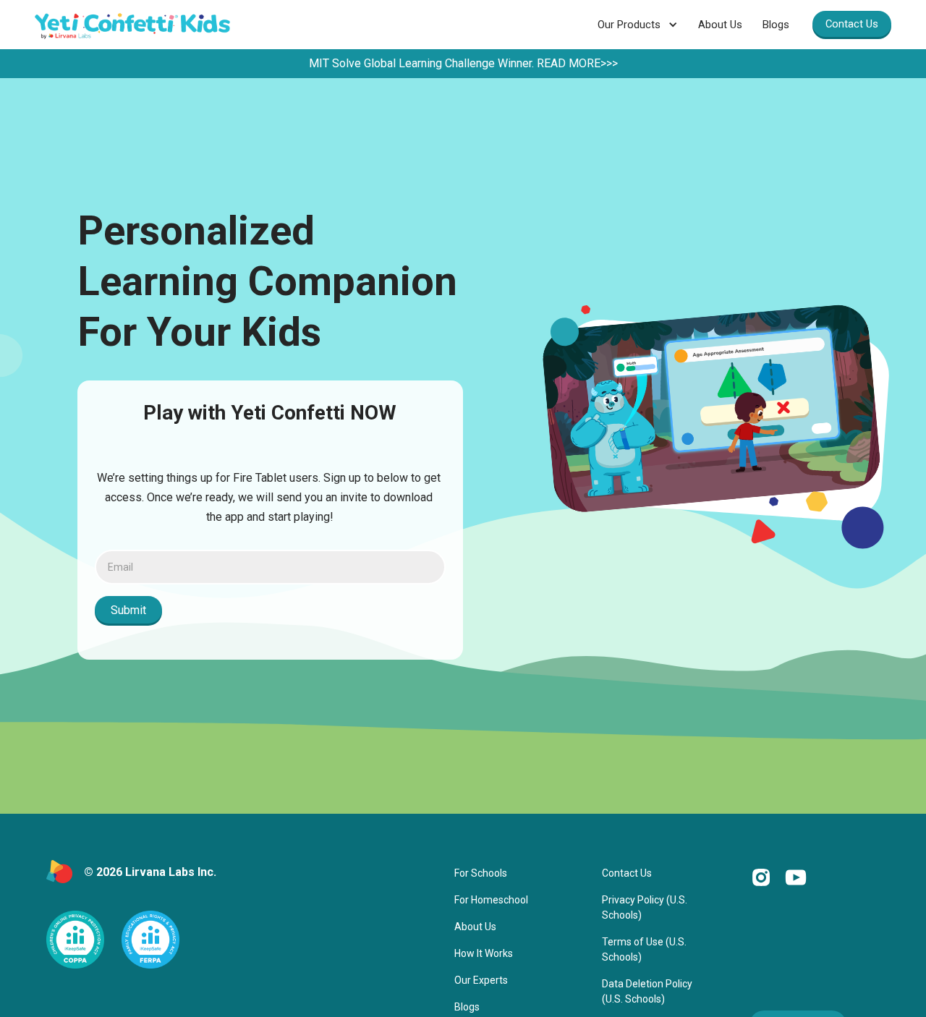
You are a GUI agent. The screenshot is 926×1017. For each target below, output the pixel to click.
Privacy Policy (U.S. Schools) (644, 907)
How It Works (483, 953)
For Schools (480, 873)
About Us (720, 24)
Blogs (776, 24)
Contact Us (851, 23)
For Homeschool (491, 900)
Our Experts (481, 980)
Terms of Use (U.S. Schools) (644, 949)
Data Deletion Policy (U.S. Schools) (647, 991)
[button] (638, 25)
